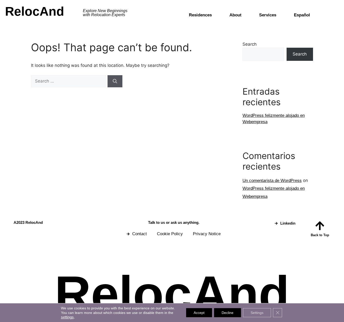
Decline (227, 313)
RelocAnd (34, 11)
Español (302, 15)
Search (250, 44)
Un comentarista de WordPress (272, 180)
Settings (257, 313)
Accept (199, 313)
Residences (200, 15)
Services (267, 15)
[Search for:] (69, 81)
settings (67, 317)
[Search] (115, 81)
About (235, 15)
